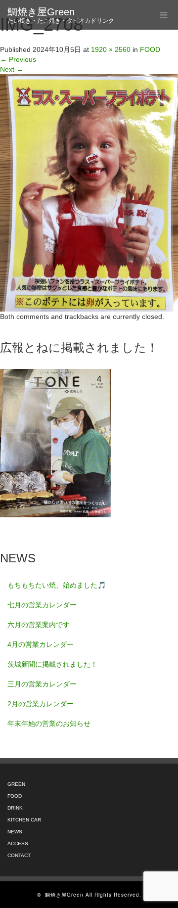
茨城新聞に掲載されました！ (52, 664)
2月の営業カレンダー (40, 704)
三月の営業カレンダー (42, 684)
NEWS (14, 831)
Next (11, 69)
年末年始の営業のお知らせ (48, 723)
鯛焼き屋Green (41, 11)
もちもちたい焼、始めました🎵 (56, 585)
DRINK (15, 808)
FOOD (14, 796)
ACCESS (17, 843)
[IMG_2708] (89, 192)
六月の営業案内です (38, 625)
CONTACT (19, 855)
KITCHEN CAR (24, 819)
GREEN (16, 784)
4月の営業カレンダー (40, 644)
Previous (18, 59)
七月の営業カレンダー (42, 605)
